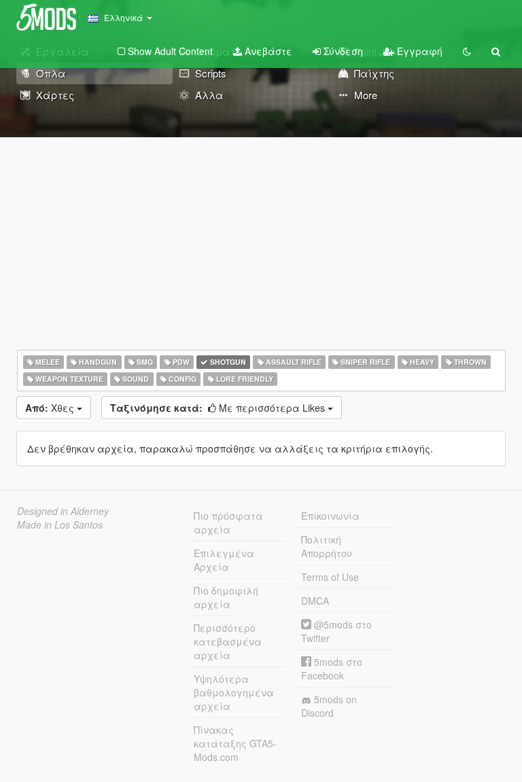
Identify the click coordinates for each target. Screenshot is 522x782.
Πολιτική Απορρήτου (326, 546)
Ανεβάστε (267, 51)
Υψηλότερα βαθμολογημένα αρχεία (234, 692)
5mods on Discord (329, 705)
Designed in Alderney (63, 511)
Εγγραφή (418, 51)
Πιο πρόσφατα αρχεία (228, 522)
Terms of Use (330, 577)
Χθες (51, 407)
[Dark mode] (467, 51)
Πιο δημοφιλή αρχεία (226, 597)
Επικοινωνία (330, 515)
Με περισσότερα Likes (219, 407)
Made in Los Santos (60, 524)
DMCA (315, 600)
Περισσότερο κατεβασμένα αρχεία (228, 641)
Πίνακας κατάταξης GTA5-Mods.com (235, 743)
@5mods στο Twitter (336, 631)
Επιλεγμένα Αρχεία (224, 559)
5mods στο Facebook (331, 668)
